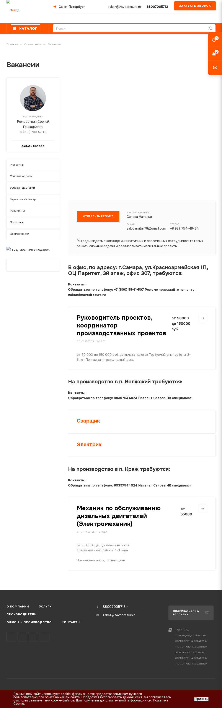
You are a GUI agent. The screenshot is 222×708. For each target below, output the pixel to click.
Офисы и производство (29, 622)
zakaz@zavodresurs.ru (124, 7)
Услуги (45, 606)
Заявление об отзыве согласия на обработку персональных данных (191, 658)
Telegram (22, 636)
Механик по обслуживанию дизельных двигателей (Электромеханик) (119, 516)
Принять (201, 699)
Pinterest (44, 636)
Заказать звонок (195, 6)
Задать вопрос (33, 146)
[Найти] (210, 28)
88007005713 (157, 7)
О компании (18, 606)
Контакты (71, 622)
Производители (21, 614)
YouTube (33, 636)
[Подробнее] (203, 318)
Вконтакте (11, 636)
